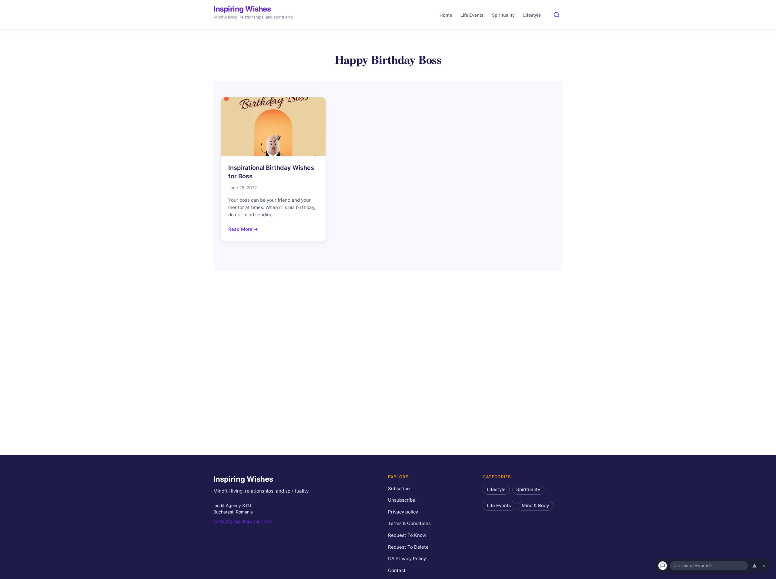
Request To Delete (408, 547)
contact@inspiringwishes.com (242, 520)
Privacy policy (403, 512)
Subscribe (399, 488)
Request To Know (407, 535)
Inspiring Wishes (242, 9)
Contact (397, 570)
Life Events (471, 15)
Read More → (243, 229)
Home (446, 15)
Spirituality (503, 15)
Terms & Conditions (409, 523)
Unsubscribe (401, 500)
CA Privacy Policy (407, 558)
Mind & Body (535, 505)
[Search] (556, 15)
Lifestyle (532, 15)
